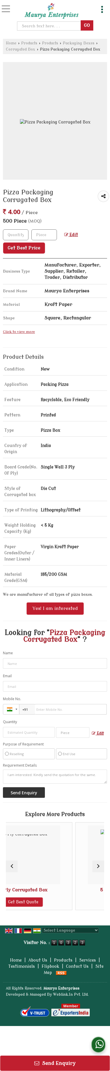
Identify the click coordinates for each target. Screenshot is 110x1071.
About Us (37, 960)
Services (87, 960)
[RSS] (61, 972)
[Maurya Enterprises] (51, 11)
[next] (98, 866)
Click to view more (19, 332)
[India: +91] (11, 709)
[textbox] (49, 26)
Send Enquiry (58, 1063)
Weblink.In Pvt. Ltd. (71, 994)
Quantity (10, 721)
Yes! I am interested (55, 608)
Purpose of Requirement (23, 744)
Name (8, 652)
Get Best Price (24, 248)
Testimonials (21, 966)
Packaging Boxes (78, 43)
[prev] (12, 866)
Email (7, 675)
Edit (73, 235)
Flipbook (50, 966)
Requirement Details (20, 765)
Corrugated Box (20, 49)
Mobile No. (12, 698)
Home (11, 43)
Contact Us (77, 966)
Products (29, 43)
